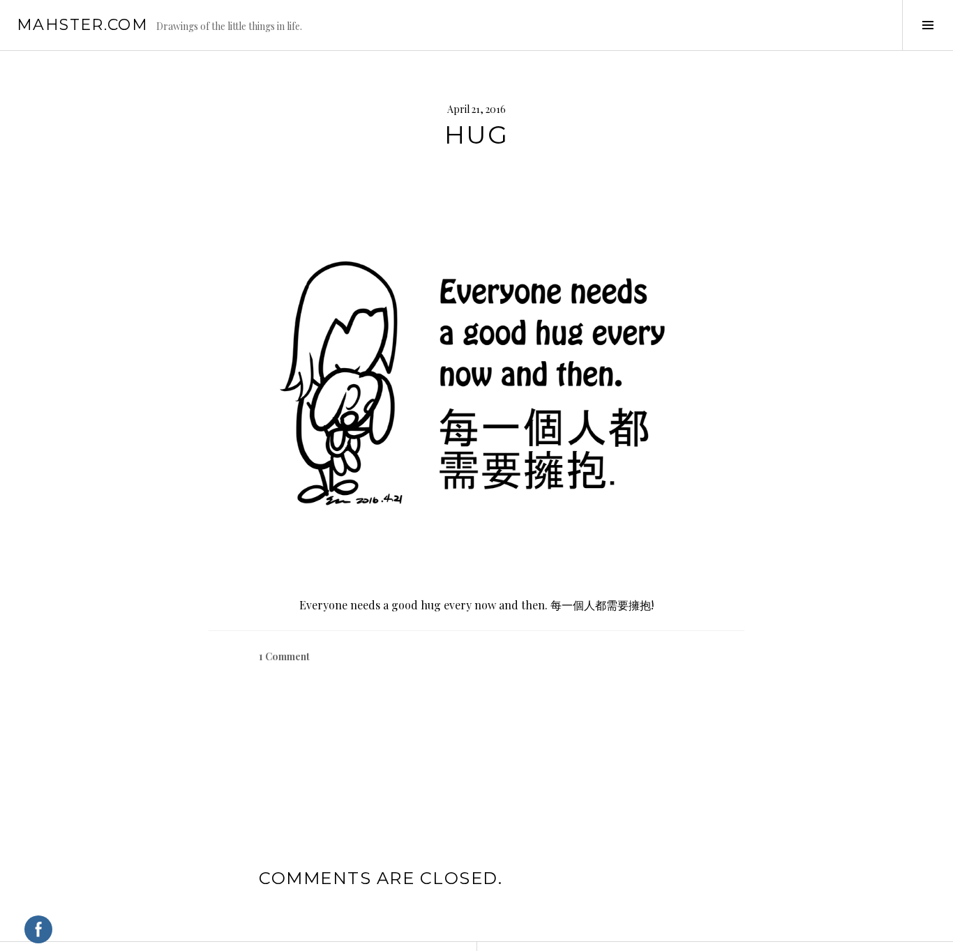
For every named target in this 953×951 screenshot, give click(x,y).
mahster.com (82, 24)
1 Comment (284, 656)
